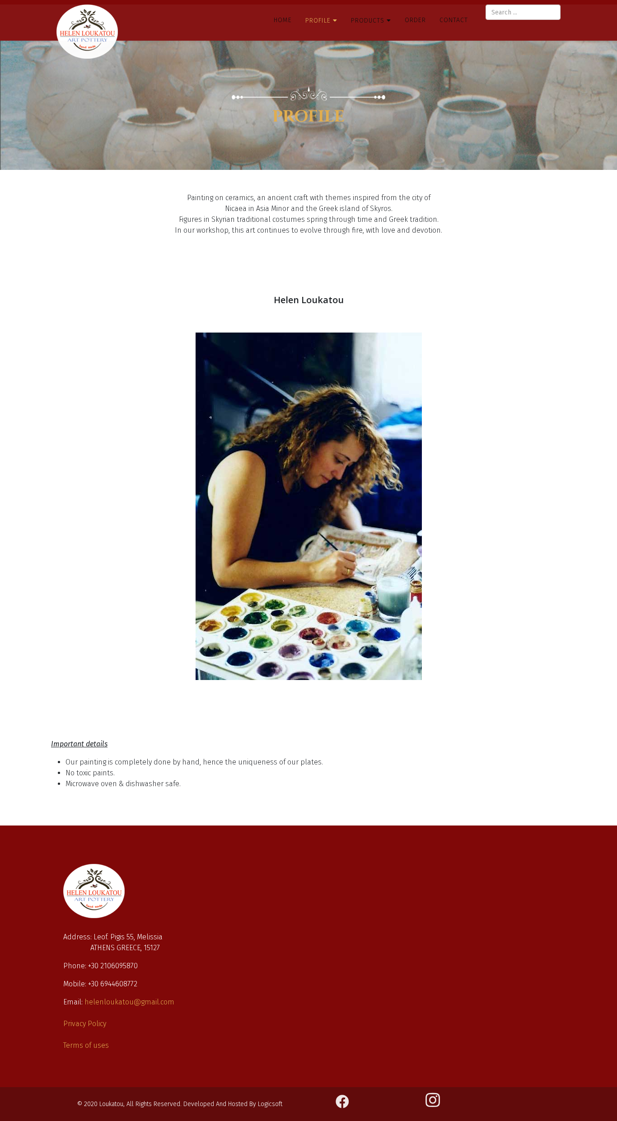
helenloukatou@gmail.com (129, 1002)
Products (369, 20)
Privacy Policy (84, 1023)
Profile (318, 20)
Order (415, 20)
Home (283, 20)
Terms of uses (86, 1045)
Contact (453, 20)
